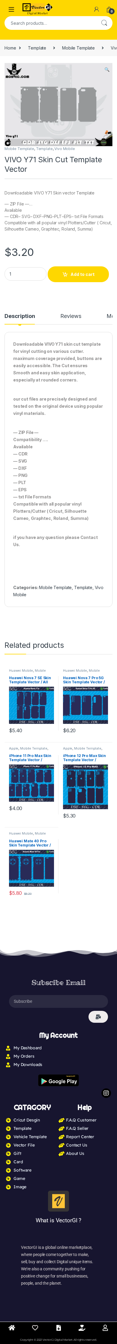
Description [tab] (19, 316)
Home (10, 47)
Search (104, 23)
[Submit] (98, 1017)
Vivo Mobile (64, 148)
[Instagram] (106, 1093)
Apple (13, 748)
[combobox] (50, 23)
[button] (107, 69)
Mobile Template (78, 47)
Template (37, 47)
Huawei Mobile (21, 670)
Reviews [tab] (70, 316)
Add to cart (82, 274)
